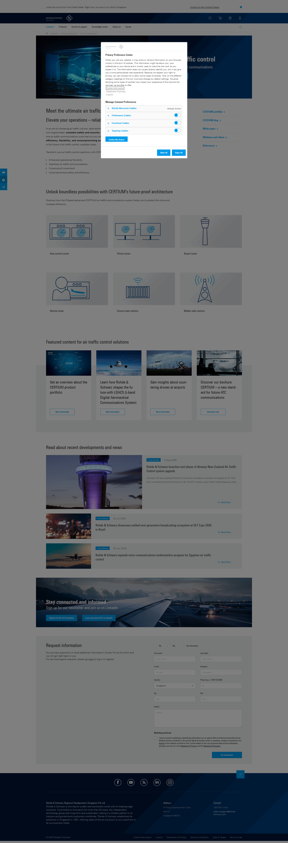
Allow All (163, 152)
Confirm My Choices (116, 139)
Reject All (179, 152)
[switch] (177, 115)
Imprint (109, 94)
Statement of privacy (116, 91)
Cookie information (115, 88)
